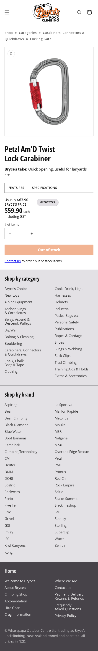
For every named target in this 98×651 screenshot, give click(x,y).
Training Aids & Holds (71, 369)
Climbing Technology (21, 451)
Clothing (11, 371)
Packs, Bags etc (66, 315)
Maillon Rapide (66, 411)
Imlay (9, 532)
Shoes (59, 342)
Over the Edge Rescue (72, 451)
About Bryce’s (15, 587)
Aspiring (11, 404)
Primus (60, 471)
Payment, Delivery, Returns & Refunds (69, 596)
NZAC (59, 445)
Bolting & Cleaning (19, 336)
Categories (28, 32)
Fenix (9, 498)
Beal (8, 411)
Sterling (61, 525)
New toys (12, 295)
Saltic (59, 491)
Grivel (9, 518)
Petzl (58, 458)
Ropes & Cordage (68, 335)
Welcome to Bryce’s (20, 581)
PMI (58, 465)
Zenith (60, 545)
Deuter (10, 465)
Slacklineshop (65, 505)
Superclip (62, 532)
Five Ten (11, 505)
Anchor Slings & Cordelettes (15, 310)
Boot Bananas (15, 438)
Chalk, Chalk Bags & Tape (14, 363)
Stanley (60, 518)
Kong (9, 552)
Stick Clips (62, 355)
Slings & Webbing (68, 349)
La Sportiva (63, 404)
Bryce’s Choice (16, 288)
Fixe (8, 512)
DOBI (9, 478)
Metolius (61, 418)
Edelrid (10, 485)
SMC (58, 512)
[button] (7, 12)
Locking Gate (41, 38)
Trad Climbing (66, 362)
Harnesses (63, 295)
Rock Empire (64, 485)
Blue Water (13, 431)
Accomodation (16, 601)
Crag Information (18, 614)
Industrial (62, 308)
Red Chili (61, 478)
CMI (7, 458)
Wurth (59, 538)
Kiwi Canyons (15, 545)
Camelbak (12, 445)
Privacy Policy (65, 615)
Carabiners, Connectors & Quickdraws (23, 352)
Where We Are (66, 581)
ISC (7, 538)
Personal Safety (67, 322)
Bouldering (13, 343)
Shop (9, 32)
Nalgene (61, 438)
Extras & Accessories (71, 375)
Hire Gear (12, 607)
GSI (7, 525)
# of (12, 224)
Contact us (13, 261)
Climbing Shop (16, 594)
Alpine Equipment (18, 302)
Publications (64, 328)
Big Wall (11, 330)
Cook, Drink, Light (69, 288)
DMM (9, 471)
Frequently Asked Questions (68, 607)
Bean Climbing (16, 418)
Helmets (61, 302)
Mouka (60, 424)
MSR (58, 431)
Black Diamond (16, 424)
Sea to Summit (66, 498)
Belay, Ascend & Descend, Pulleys (18, 321)
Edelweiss (12, 491)
